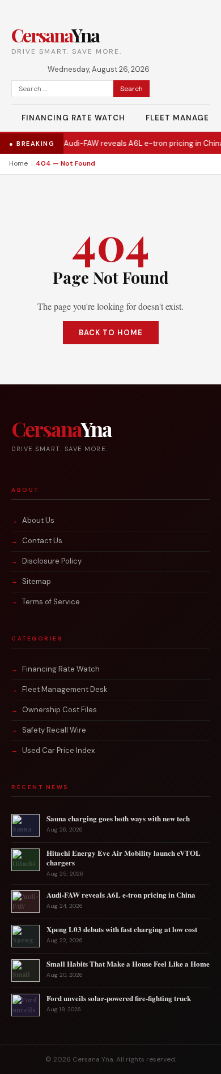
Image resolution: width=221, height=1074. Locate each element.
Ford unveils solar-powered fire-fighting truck (118, 998)
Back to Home (111, 332)
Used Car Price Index (58, 750)
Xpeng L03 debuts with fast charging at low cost (121, 929)
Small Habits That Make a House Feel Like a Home (128, 963)
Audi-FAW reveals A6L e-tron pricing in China (123, 143)
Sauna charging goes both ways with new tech (118, 818)
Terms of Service (51, 602)
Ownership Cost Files (59, 709)
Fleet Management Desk (65, 689)
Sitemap (36, 581)
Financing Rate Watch (73, 118)
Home (18, 163)
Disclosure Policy (52, 561)
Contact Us (42, 540)
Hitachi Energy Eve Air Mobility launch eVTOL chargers (123, 857)
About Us (38, 520)
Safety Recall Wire (54, 730)
